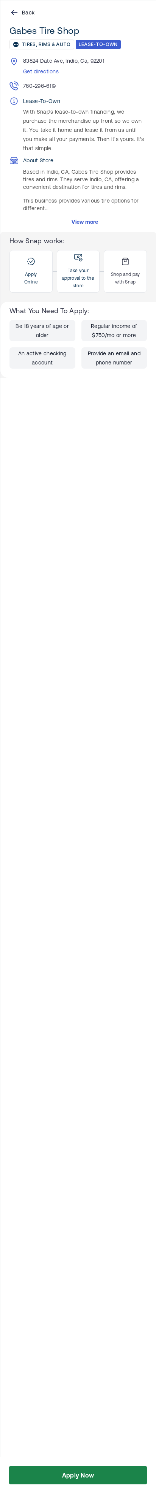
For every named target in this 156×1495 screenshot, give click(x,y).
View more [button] (85, 222)
